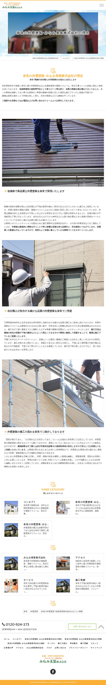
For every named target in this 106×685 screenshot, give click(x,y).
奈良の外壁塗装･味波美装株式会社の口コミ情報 (62, 611)
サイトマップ (96, 647)
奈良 (25, 611)
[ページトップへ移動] (101, 626)
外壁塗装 (34, 611)
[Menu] (102, 5)
